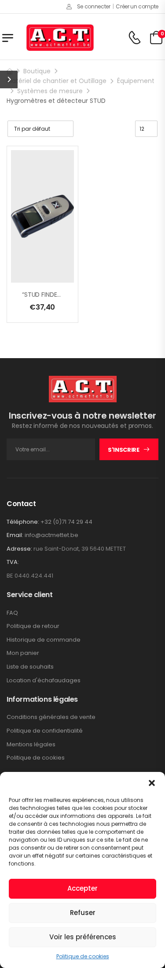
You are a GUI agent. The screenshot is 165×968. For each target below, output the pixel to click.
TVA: (13, 562)
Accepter (82, 888)
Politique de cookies (82, 956)
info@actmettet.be (51, 535)
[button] (151, 783)
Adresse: (19, 548)
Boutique (37, 71)
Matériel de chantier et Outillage (56, 80)
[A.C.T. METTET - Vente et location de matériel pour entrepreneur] (60, 37)
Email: (15, 535)
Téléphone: (23, 522)
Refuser (82, 912)
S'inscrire (123, 450)
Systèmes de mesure (50, 91)
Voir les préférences (82, 937)
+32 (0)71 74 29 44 (66, 522)
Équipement (135, 80)
